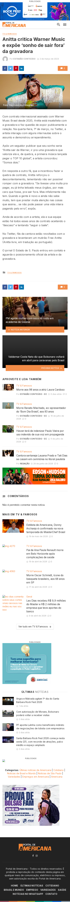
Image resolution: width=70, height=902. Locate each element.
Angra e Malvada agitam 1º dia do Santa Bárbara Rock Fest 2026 (37, 700)
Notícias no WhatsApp (28, 894)
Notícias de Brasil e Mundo (21, 773)
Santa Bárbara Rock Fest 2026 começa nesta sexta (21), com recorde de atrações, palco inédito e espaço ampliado (40, 741)
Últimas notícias (31, 885)
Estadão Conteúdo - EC (33, 394)
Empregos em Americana (36, 776)
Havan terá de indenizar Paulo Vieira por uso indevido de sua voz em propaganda (40, 432)
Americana (56, 776)
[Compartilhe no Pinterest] (16, 68)
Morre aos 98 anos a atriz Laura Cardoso (40, 389)
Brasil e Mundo (14, 889)
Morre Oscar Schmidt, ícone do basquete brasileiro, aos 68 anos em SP (45, 579)
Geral (29, 596)
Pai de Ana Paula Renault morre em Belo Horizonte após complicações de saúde (44, 554)
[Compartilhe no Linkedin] (21, 68)
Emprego (32, 889)
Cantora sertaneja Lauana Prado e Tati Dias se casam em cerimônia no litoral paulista (41, 457)
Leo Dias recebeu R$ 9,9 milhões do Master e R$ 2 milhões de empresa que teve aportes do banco (46, 606)
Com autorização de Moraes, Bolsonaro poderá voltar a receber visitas (37, 713)
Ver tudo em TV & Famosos (33, 626)
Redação (25, 463)
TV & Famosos (9, 34)
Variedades (14, 776)
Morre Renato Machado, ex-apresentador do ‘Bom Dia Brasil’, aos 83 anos (41, 409)
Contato (51, 894)
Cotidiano (58, 770)
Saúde (62, 889)
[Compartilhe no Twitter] (10, 68)
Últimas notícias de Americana (35, 770)
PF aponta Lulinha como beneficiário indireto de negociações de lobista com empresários (40, 727)
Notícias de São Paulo (50, 773)
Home (14, 885)
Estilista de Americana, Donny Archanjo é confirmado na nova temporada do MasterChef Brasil (45, 528)
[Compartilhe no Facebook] (4, 68)
